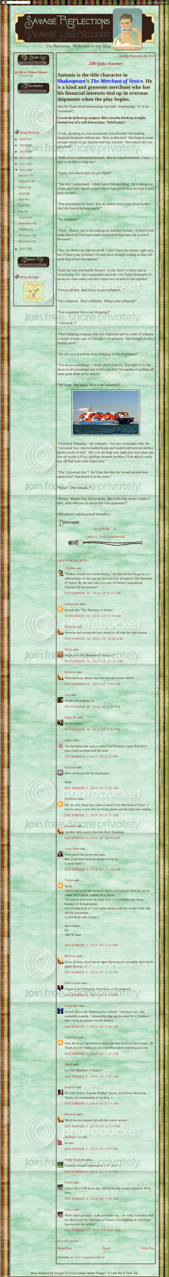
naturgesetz (72, 604)
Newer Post (64, 1248)
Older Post (147, 1248)
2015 (23, 249)
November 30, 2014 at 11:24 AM (94, 661)
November (25, 235)
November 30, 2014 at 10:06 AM (94, 638)
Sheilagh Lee (73, 1137)
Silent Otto (72, 1006)
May (21, 199)
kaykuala (70, 767)
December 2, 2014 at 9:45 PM (91, 995)
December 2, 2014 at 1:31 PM (91, 945)
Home (106, 1248)
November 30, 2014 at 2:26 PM (92, 706)
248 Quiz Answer (106, 63)
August (23, 217)
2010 (23, 145)
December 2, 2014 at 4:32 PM (91, 972)
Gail (67, 695)
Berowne (70, 626)
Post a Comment (67, 1241)
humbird (70, 1087)
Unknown (71, 1037)
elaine (69, 740)
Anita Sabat (72, 848)
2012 (23, 157)
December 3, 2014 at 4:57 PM (91, 1149)
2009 (23, 139)
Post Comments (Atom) (90, 1257)
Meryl (68, 1064)
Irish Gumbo (73, 983)
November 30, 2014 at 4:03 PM (92, 729)
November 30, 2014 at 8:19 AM (93, 616)
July (21, 211)
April (22, 193)
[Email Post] (114, 529)
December (25, 241)
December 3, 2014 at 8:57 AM (92, 1103)
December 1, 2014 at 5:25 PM (91, 756)
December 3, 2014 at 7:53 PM (91, 1171)
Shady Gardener (75, 1159)
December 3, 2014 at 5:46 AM (92, 1026)
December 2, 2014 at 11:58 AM (93, 869)
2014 (23, 170)
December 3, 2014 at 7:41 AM (92, 1053)
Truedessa (71, 799)
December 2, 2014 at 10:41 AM (93, 838)
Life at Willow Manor (32, 72)
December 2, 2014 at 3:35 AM (92, 788)
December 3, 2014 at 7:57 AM (92, 1076)
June (21, 205)
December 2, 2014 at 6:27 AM (92, 815)
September (25, 223)
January (23, 175)
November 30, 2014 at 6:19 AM (93, 593)
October (23, 229)
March (22, 187)
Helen (68, 649)
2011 (23, 151)
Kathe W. (70, 717)
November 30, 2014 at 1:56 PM (92, 684)
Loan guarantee (112, 537)
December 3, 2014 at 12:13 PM (92, 1126)
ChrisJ (69, 1182)
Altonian (70, 568)
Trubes (69, 880)
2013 (23, 164)
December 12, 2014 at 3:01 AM (93, 1230)
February (24, 181)
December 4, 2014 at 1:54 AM (92, 1198)
